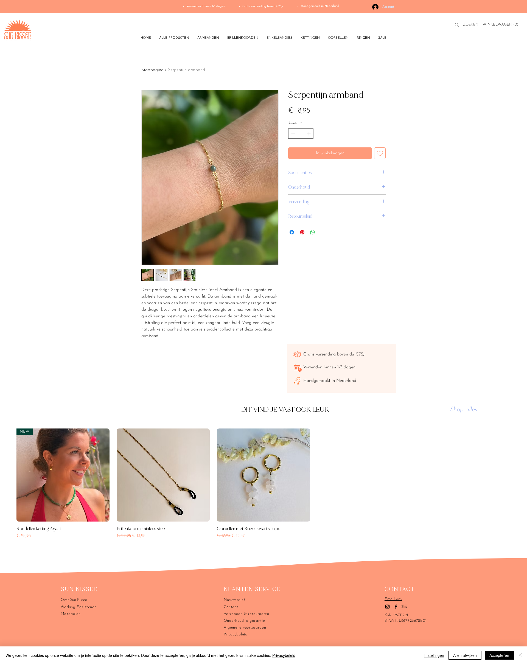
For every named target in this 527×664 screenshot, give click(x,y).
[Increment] (309, 133)
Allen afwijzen (465, 655)
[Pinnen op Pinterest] (302, 232)
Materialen (71, 614)
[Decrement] (292, 133)
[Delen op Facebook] (291, 232)
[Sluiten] (520, 655)
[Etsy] (404, 607)
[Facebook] (396, 607)
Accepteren (499, 655)
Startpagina (152, 70)
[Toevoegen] (380, 153)
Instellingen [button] (434, 655)
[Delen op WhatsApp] (312, 232)
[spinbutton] (301, 133)
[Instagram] (387, 607)
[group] (263, 491)
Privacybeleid (283, 655)
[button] (501, 24)
